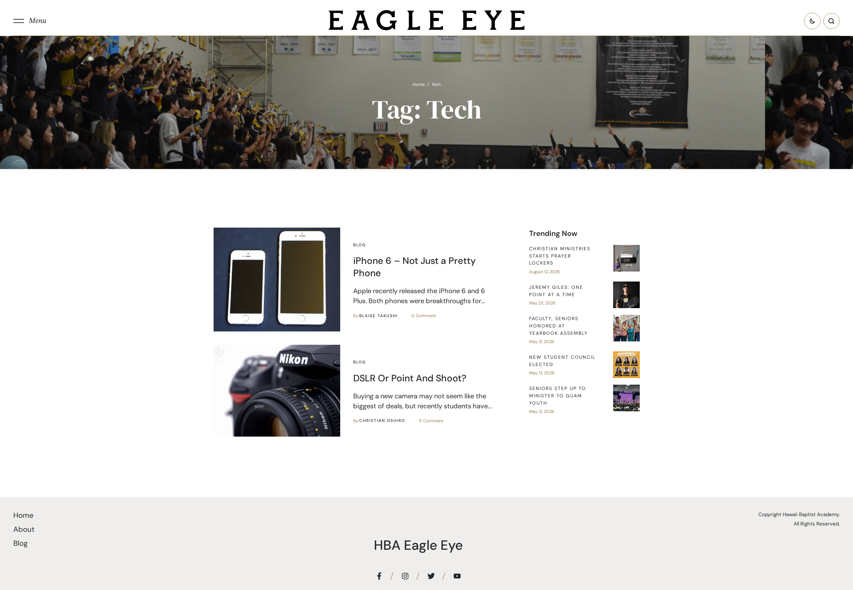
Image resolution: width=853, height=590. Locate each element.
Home (419, 84)
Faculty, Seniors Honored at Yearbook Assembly (558, 325)
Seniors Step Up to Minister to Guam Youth (557, 395)
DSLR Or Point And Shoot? (409, 378)
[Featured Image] (277, 279)
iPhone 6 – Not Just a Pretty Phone (414, 267)
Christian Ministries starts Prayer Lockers (559, 256)
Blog (20, 543)
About (24, 529)
